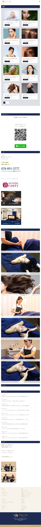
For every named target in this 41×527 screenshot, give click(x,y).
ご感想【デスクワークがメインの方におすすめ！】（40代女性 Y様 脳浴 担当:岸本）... (15, 437)
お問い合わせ (4, 507)
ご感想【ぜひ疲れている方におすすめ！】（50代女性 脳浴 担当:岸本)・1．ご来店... (15, 419)
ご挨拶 (22, 500)
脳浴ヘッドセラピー (24, 490)
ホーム (3, 490)
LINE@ (22, 510)
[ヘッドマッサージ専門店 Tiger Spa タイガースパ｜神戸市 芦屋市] (6, 1)
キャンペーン (4, 491)
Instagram (23, 508)
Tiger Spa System (10, 502)
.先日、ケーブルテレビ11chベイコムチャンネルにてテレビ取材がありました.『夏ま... (15, 414)
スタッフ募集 (4, 495)
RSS (21, 522)
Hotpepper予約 (5, 492)
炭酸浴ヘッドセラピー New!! (26, 492)
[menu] (39, 1)
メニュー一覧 (4, 503)
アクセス (3, 494)
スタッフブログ (4, 391)
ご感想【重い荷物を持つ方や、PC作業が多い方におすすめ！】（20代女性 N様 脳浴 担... (16, 405)
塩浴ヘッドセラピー (24, 491)
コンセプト (4, 500)
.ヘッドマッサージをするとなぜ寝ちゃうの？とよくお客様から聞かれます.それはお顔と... (16, 410)
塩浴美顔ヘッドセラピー (25, 495)
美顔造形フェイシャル (25, 496)
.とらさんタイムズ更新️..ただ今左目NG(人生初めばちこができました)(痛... (13, 428)
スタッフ (22, 503)
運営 (3, 508)
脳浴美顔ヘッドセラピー (25, 494)
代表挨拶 (22, 502)
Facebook (19, 522)
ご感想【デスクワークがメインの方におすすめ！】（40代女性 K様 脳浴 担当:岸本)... (15, 433)
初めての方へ (4, 502)
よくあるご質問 (24, 507)
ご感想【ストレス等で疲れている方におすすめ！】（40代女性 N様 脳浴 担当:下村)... (15, 396)
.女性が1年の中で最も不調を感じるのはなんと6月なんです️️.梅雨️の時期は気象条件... (15, 423)
